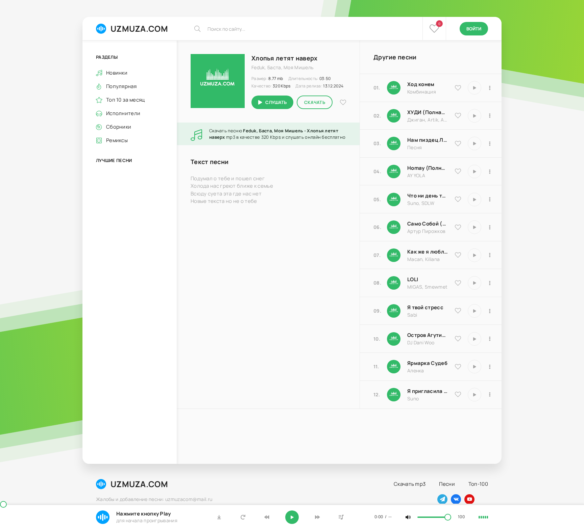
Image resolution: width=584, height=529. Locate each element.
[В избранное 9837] (458, 115)
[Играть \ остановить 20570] (474, 283)
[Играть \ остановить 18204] (474, 227)
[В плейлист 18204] (490, 227)
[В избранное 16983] (458, 171)
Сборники (118, 126)
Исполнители (123, 113)
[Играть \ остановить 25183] (474, 366)
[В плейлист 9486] (490, 255)
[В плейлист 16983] (490, 171)
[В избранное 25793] (458, 199)
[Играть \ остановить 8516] (474, 339)
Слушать (276, 102)
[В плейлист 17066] (490, 395)
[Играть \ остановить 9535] (474, 88)
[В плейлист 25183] (490, 367)
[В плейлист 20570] (490, 283)
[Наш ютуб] (469, 499)
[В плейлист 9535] (490, 88)
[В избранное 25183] (458, 367)
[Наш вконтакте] (456, 499)
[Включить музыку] (292, 517)
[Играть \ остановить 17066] (474, 394)
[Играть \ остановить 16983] (474, 171)
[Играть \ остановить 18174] (474, 143)
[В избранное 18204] (458, 227)
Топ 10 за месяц (125, 99)
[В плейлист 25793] (490, 199)
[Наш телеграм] (442, 499)
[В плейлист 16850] (490, 311)
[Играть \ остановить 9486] (474, 255)
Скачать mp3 (409, 483)
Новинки (116, 72)
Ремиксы (117, 140)
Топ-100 (478, 483)
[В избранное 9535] (458, 88)
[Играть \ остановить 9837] (474, 116)
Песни (447, 483)
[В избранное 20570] (458, 283)
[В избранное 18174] (458, 143)
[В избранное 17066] (458, 394)
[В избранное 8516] (458, 339)
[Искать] (197, 28)
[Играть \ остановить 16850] (474, 311)
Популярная (121, 86)
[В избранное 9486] (458, 255)
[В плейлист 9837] (490, 116)
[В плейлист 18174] (490, 143)
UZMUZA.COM (139, 28)
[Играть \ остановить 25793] (474, 199)
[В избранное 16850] (458, 311)
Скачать (314, 102)
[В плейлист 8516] (490, 339)
